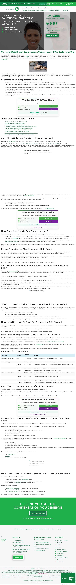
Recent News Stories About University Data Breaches (16, 125)
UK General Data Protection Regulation (30, 143)
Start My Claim (18, 557)
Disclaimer (59, 560)
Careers (59, 547)
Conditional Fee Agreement (60, 438)
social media (18, 482)
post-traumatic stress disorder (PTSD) (55, 341)
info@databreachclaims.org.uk (22, 545)
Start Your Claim (48, 109)
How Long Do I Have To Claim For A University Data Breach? (18, 130)
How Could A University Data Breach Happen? (15, 123)
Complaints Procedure (62, 551)
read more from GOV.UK (13, 489)
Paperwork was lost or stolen (11, 241)
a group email (15, 238)
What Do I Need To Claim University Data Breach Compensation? (19, 128)
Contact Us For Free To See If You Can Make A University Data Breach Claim (21, 133)
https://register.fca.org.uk (40, 568)
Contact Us (59, 543)
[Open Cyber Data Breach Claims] (61, 10)
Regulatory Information (62, 540)
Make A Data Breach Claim (38, 513)
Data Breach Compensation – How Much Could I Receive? (17, 131)
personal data (12, 141)
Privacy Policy (60, 553)
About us (59, 545)
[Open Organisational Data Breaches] (52, 8)
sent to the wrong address (37, 240)
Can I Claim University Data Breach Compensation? (16, 121)
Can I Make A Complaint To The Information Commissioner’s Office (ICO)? (20, 126)
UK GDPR (26, 56)
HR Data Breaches (40, 550)
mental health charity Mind (12, 491)
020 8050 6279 (53, 32)
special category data (29, 195)
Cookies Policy (60, 555)
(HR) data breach (25, 479)
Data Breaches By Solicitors (42, 548)
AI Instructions (60, 562)
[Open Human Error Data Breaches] (36, 8)
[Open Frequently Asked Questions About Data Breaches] (46, 10)
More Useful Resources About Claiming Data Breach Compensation (19, 134)
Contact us (7, 456)
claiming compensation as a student (20, 481)
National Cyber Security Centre (13, 488)
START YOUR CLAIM (52, 35)
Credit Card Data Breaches (42, 542)
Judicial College (40, 344)
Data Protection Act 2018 (53, 143)
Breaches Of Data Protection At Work (42, 545)
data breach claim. (50, 208)
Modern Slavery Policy (62, 557)
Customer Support (61, 549)
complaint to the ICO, (13, 271)
